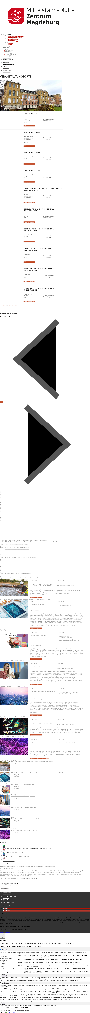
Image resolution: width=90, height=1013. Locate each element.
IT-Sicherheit (7, 46)
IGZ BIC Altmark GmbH (32, 114)
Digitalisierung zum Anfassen (10, 49)
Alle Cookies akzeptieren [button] (6, 926)
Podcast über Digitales (9, 50)
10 (6, 306)
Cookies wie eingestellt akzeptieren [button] (21, 926)
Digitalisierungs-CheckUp (10, 49)
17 (16, 306)
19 (0, 543)
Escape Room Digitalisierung (10, 52)
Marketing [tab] (2, 982)
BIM (31, 610)
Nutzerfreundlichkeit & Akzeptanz (66, 694)
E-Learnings (7, 56)
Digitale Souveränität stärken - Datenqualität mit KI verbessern (20, 557)
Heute (1, 402)
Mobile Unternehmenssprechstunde (65, 668)
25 (0, 556)
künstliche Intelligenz (69, 724)
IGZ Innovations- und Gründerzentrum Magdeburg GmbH (39, 210)
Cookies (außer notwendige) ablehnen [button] (20, 929)
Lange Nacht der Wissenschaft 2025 (11, 857)
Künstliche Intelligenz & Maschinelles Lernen (43, 584)
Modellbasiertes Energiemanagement (65, 585)
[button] (6, 908)
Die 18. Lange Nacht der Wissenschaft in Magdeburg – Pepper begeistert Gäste (22, 848)
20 (0, 546)
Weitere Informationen (29, 125)
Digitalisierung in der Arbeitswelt (11, 42)
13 (10, 306)
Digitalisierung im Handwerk (10, 45)
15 (13, 306)
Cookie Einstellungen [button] (5, 929)
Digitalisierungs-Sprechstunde (10, 54)
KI (40, 645)
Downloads (7, 56)
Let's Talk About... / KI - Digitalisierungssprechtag (17, 547)
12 (9, 306)
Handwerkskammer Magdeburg (38, 635)
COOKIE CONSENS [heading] (3, 913)
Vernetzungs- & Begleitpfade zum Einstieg (13, 53)
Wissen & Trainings (8, 51)
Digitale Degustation (35, 645)
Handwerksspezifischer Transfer (66, 639)
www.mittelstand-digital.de (29, 878)
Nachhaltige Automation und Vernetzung (42, 585)
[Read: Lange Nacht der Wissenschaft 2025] (4, 855)
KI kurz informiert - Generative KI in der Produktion (18, 573)
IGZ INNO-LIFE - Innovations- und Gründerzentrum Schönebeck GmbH (43, 189)
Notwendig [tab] (2, 948)
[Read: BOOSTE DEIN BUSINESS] (4, 851)
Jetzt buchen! (45, 758)
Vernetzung (39, 699)
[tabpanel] (45, 962)
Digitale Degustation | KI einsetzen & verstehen (16, 544)
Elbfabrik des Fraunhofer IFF (37, 604)
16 (15, 306)
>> (18, 306)
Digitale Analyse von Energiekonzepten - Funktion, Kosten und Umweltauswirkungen (26, 540)
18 (0, 539)
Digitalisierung (36, 610)
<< (0, 306)
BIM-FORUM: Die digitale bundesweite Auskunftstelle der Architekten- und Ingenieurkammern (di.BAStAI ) (31, 542)
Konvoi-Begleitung (8, 55)
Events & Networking (9, 52)
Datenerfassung (60, 724)
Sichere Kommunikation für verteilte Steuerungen (17, 549)
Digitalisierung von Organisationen (11, 38)
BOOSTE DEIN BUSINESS (8, 852)
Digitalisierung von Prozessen (10, 42)
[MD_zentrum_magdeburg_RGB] (42, 32)
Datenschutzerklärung (5, 932)
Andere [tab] (2, 1002)
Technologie (7, 35)
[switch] (0, 975)
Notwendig (4, 949)
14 (12, 306)
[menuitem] (43, 40)
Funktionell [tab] (2, 974)
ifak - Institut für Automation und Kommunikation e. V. (43, 691)
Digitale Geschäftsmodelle (65, 605)
